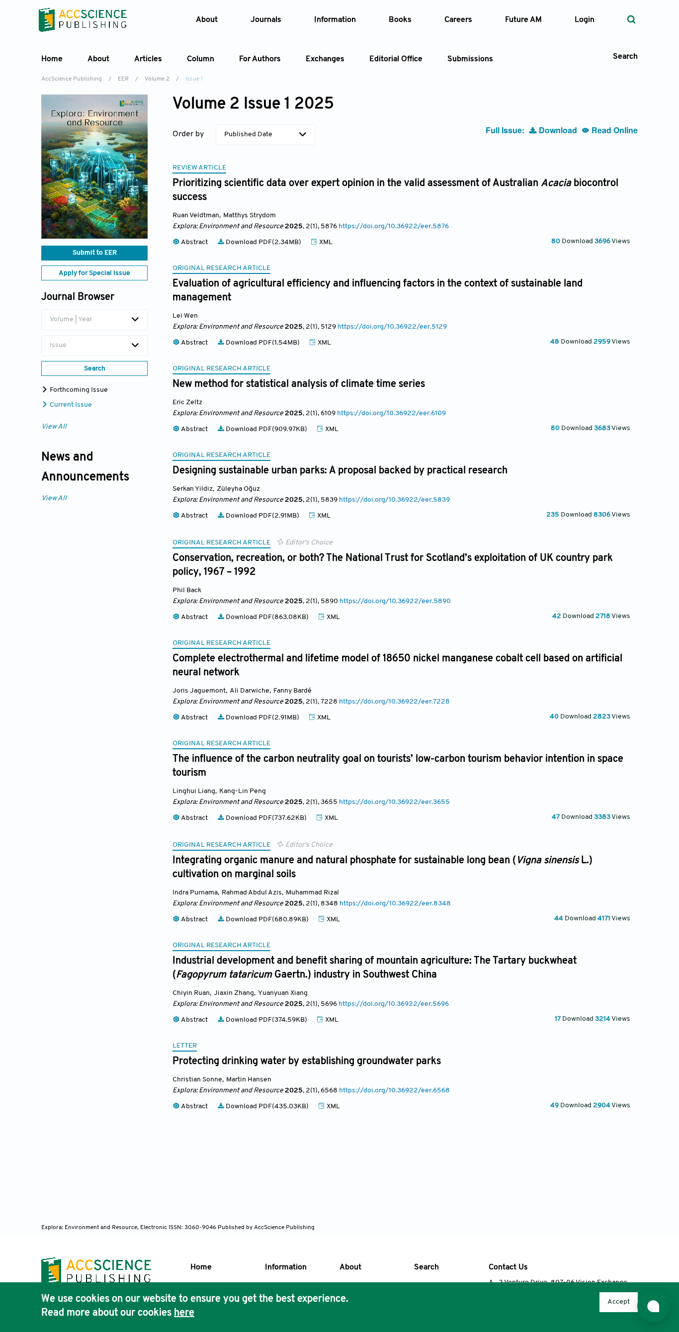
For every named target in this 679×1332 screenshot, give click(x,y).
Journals (266, 20)
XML (325, 242)
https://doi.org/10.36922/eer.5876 (394, 226)
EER (123, 79)
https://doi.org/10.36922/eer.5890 (395, 601)
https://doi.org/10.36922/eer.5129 (392, 327)
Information (286, 1267)
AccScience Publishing (71, 79)
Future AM (523, 20)
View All (54, 427)
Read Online (614, 130)
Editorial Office (396, 59)
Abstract (194, 242)
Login (584, 20)
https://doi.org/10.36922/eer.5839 (394, 500)
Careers (458, 20)
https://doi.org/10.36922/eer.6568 (394, 1090)
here (184, 1313)
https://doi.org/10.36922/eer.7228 (394, 702)
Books (400, 20)
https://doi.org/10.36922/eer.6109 (391, 413)
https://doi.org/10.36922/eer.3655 (394, 802)
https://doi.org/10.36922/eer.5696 (394, 1004)
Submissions (470, 59)
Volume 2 (157, 79)
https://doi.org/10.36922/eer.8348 (395, 903)
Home (52, 59)
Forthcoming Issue (78, 390)
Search (426, 1267)
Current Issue (70, 405)
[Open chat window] (653, 1306)
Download (558, 130)
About (350, 1267)
